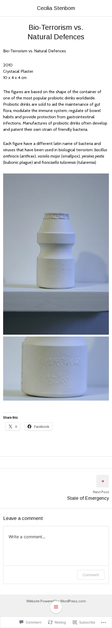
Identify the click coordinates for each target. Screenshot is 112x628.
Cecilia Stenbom (56, 8)
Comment (91, 575)
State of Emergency (88, 498)
